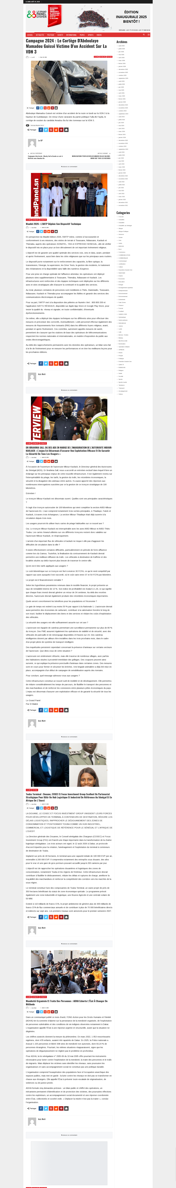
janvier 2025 (122, 102)
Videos (99, 35)
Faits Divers (122, 302)
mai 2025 (121, 90)
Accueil (30, 35)
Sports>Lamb (123, 382)
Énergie (121, 284)
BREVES (121, 246)
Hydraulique (122, 317)
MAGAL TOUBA (123, 335)
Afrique (121, 228)
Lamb (120, 329)
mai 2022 (121, 190)
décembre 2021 (123, 202)
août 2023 (121, 152)
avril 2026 (121, 57)
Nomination (122, 344)
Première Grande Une (125, 361)
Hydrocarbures (123, 320)
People (82, 35)
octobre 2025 (122, 75)
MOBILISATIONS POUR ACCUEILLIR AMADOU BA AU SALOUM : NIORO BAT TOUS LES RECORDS (91, 157)
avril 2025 (121, 93)
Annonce (121, 234)
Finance (121, 305)
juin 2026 (121, 51)
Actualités (40, 35)
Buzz (120, 249)
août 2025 (121, 81)
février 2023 (122, 170)
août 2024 (121, 116)
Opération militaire (124, 347)
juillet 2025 (122, 84)
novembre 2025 (123, 72)
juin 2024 (121, 122)
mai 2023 (121, 161)
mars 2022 (122, 196)
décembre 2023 (123, 140)
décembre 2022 (123, 176)
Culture (121, 267)
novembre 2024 (123, 108)
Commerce (122, 252)
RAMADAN (122, 367)
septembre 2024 (123, 114)
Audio (120, 243)
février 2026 (122, 63)
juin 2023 (121, 158)
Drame (121, 276)
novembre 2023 (123, 143)
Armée (120, 237)
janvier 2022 (122, 199)
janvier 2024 (122, 137)
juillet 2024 (122, 119)
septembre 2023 (123, 149)
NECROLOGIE (123, 341)
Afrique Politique (123, 231)
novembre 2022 (123, 179)
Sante (120, 373)
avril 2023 (121, 164)
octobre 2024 (122, 111)
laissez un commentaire (70, 166)
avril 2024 (121, 128)
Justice (121, 326)
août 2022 (121, 182)
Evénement (122, 299)
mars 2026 (122, 60)
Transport (121, 388)
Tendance (121, 385)
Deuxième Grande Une (125, 270)
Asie (120, 240)
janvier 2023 (122, 173)
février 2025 (122, 99)
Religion (121, 370)
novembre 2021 (123, 205)
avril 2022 (121, 193)
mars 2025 (122, 96)
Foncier (121, 308)
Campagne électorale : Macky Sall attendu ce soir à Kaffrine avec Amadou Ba (45, 157)
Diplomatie (122, 273)
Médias (121, 338)
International (71, 35)
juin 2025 (121, 87)
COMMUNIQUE (123, 258)
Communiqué (123, 261)
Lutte (120, 332)
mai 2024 (121, 125)
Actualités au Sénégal (125, 225)
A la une (96, 57)
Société (60, 35)
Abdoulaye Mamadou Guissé (37, 125)
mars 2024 (122, 131)
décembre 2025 (123, 69)
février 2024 (122, 134)
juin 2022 (121, 187)
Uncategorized (123, 391)
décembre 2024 (123, 105)
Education (122, 281)
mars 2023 (122, 167)
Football (35, 790)
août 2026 (121, 46)
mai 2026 (121, 54)
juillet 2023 (122, 155)
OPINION (121, 349)
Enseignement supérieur (126, 287)
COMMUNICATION (124, 255)
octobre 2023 (122, 146)
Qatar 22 (121, 364)
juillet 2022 (122, 184)
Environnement (123, 293)
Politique (50, 35)
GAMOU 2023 (123, 314)
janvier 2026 (122, 66)
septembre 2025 (123, 78)
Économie (122, 279)
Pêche (120, 352)
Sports (90, 35)
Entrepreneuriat (123, 290)
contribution (122, 264)
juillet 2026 (122, 48)
